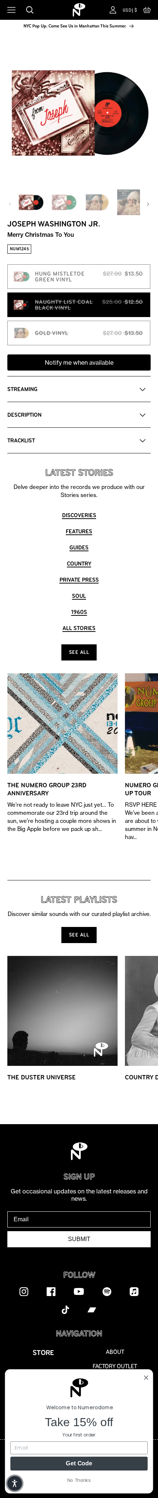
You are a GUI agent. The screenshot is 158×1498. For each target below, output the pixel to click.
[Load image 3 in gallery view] (97, 202)
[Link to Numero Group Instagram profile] (23, 1291)
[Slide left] (10, 204)
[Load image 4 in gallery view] (130, 202)
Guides (79, 547)
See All (79, 652)
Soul (79, 595)
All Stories (79, 628)
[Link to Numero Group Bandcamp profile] (91, 1309)
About (115, 1352)
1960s (79, 611)
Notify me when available (79, 362)
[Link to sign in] (112, 10)
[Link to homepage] (79, 9)
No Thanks (78, 1480)
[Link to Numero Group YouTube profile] (79, 1291)
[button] (147, 12)
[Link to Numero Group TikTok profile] (65, 1309)
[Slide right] (148, 204)
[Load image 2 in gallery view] (64, 202)
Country (79, 563)
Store (43, 1352)
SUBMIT (79, 1239)
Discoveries (79, 515)
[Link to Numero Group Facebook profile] (51, 1291)
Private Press (79, 579)
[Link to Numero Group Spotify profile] (107, 1291)
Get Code (79, 1463)
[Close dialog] (146, 1377)
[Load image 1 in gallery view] (31, 202)
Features (79, 531)
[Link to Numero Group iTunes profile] (134, 1291)
